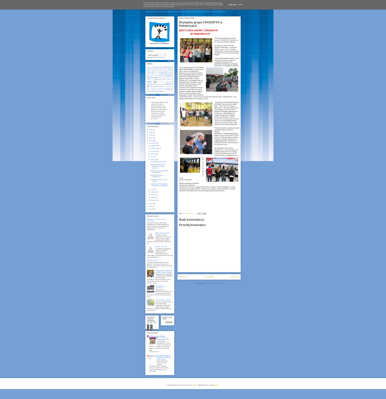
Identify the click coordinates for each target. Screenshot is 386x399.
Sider (148, 88)
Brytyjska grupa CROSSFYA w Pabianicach (159, 171)
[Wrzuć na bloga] (200, 214)
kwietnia (153, 192)
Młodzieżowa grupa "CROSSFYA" (156, 176)
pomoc (164, 86)
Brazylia (155, 70)
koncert (149, 79)
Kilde (170, 77)
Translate (162, 57)
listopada (154, 145)
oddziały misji (159, 84)
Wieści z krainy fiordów (157, 336)
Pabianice (169, 84)
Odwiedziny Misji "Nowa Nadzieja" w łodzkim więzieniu (158, 166)
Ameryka (149, 67)
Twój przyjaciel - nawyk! (162, 300)
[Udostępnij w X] (202, 214)
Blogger (216, 385)
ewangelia (170, 72)
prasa (169, 86)
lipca (152, 156)
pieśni (151, 86)
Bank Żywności (158, 67)
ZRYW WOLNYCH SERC (158, 162)
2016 (151, 132)
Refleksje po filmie (153, 260)
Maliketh (194, 385)
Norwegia (150, 84)
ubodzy (167, 89)
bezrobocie (161, 68)
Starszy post (234, 277)
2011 (151, 206)
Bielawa (149, 70)
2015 (151, 135)
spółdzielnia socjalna (157, 88)
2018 (151, 129)
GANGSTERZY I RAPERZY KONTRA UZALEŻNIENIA (159, 185)
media (160, 82)
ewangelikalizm (152, 73)
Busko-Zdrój (163, 70)
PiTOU (158, 86)
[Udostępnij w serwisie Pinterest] (206, 214)
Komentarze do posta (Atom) (212, 283)
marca (153, 194)
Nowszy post (183, 277)
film (172, 74)
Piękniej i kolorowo (161, 246)
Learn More (232, 4)
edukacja (162, 72)
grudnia (153, 143)
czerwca (154, 159)
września (154, 151)
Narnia (168, 82)
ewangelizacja (163, 74)
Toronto (160, 89)
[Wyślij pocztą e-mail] (198, 214)
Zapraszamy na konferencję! (160, 287)
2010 (151, 209)
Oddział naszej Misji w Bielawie (159, 356)
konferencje (158, 79)
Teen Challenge (151, 89)
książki (168, 79)
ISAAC (159, 77)
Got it (241, 4)
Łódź (149, 82)
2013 (151, 140)
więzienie (149, 91)
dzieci (155, 72)
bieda (168, 68)
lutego (153, 197)
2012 (151, 203)
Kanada (165, 77)
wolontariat (158, 91)
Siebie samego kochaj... (162, 233)
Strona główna (209, 277)
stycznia (153, 200)
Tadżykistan (168, 88)
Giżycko (151, 75)
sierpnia (153, 154)
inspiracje (159, 75)
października (155, 148)
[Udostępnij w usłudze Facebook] (204, 214)
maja (152, 189)
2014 (151, 138)
